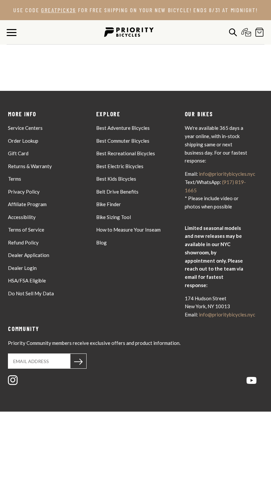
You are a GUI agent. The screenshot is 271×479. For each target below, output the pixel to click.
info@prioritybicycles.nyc (227, 174)
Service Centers (25, 128)
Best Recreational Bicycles (125, 153)
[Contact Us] (244, 32)
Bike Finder (108, 204)
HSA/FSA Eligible (27, 280)
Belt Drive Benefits (117, 192)
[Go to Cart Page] (257, 32)
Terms (14, 179)
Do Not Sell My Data (31, 293)
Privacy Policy (24, 192)
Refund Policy (23, 242)
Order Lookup (23, 141)
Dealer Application (28, 255)
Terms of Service (26, 230)
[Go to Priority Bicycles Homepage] (129, 32)
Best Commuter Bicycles (122, 141)
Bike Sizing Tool (113, 217)
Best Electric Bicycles (119, 166)
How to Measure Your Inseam (128, 230)
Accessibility (22, 217)
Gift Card (18, 153)
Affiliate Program (27, 204)
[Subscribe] (78, 361)
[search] (231, 32)
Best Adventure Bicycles (123, 128)
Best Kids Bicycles (116, 179)
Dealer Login (22, 268)
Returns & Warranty (30, 166)
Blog (101, 242)
